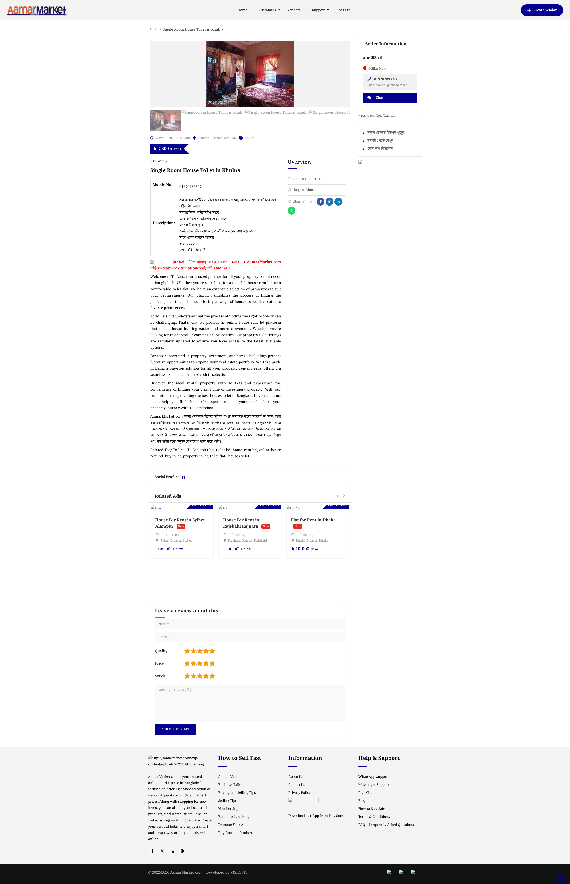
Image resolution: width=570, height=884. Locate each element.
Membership (228, 809)
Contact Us (296, 785)
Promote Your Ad (232, 825)
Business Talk (229, 785)
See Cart (343, 10)
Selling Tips (227, 801)
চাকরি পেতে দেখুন (380, 140)
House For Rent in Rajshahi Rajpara (241, 523)
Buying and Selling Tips (237, 793)
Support (318, 10)
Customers (267, 10)
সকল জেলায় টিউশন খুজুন (385, 132)
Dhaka (323, 540)
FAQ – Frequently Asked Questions (386, 825)
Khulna (230, 138)
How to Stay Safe (371, 809)
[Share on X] (329, 202)
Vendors (294, 10)
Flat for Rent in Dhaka (313, 520)
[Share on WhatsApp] (291, 211)
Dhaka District (306, 540)
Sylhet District (170, 540)
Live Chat (365, 793)
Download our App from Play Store (316, 816)
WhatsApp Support (373, 777)
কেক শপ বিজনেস (380, 148)
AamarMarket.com (264, 262)
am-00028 (372, 57)
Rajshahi (260, 540)
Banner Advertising (234, 817)
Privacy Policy (299, 793)
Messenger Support (373, 785)
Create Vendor (545, 10)
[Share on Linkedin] (338, 202)
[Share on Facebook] (320, 202)
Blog (362, 801)
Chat (379, 98)
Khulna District (209, 138)
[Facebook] (183, 477)
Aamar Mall (227, 777)
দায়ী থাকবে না (216, 268)
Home (242, 10)
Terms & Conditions (374, 817)
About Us (295, 777)
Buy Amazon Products (236, 833)
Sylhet (187, 540)
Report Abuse (305, 190)
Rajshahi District (240, 540)
